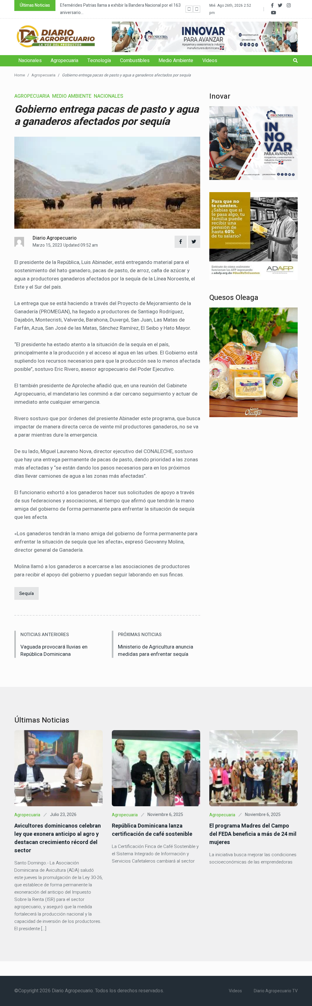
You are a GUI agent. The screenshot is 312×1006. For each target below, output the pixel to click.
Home (19, 75)
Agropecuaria (64, 60)
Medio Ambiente (175, 60)
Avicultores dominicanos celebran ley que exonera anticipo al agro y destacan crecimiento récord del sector (57, 838)
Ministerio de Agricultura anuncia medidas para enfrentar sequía (155, 650)
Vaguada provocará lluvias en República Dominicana (53, 650)
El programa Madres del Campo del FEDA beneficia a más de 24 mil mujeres (252, 834)
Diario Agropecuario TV (276, 991)
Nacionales (30, 60)
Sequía (26, 593)
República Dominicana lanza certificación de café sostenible (152, 830)
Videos (209, 60)
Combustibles (135, 60)
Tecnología (99, 60)
